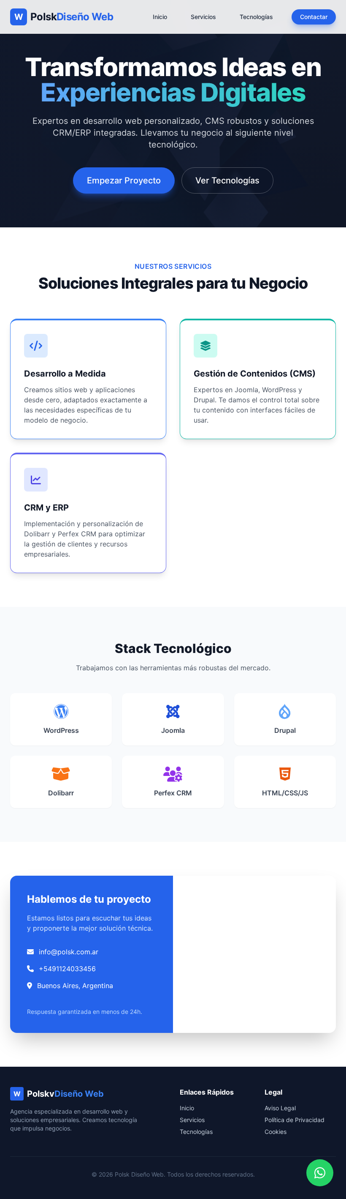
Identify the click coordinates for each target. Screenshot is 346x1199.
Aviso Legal (280, 1108)
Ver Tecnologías (227, 180)
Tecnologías (256, 16)
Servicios (203, 16)
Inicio (160, 16)
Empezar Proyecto (124, 180)
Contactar (313, 16)
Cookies (276, 1131)
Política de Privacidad (294, 1119)
